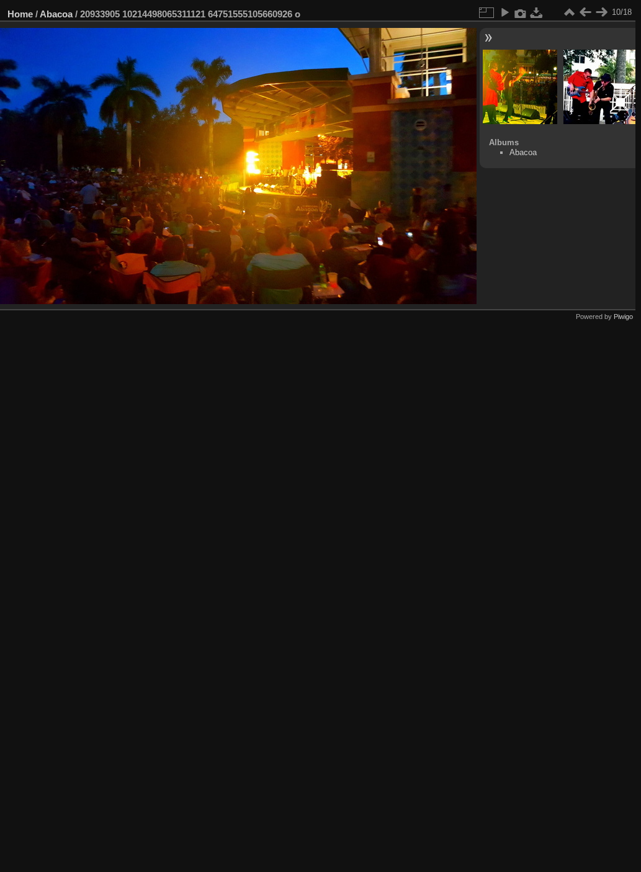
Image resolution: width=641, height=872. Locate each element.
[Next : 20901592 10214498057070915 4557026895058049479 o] (601, 12)
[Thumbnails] (569, 12)
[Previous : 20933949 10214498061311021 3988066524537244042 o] (585, 12)
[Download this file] (537, 12)
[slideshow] (504, 12)
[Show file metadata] (521, 12)
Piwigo (623, 316)
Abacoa (56, 14)
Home (20, 14)
